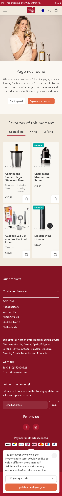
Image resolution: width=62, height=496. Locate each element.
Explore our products (41, 101)
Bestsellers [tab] (16, 131)
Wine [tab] (33, 131)
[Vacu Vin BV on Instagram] (36, 427)
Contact (8, 361)
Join (54, 405)
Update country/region (31, 487)
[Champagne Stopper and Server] (46, 156)
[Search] (49, 10)
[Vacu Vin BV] (31, 10)
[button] (5, 10)
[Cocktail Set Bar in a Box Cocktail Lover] (16, 218)
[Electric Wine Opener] (46, 218)
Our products (12, 279)
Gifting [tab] (48, 131)
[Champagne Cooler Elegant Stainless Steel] (16, 156)
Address (8, 301)
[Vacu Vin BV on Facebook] (26, 427)
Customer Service (14, 291)
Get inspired (16, 101)
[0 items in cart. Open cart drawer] (56, 10)
